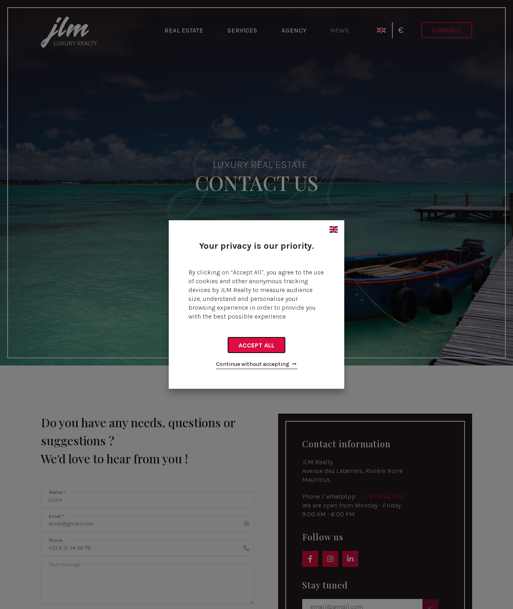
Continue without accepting (252, 364)
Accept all (256, 345)
